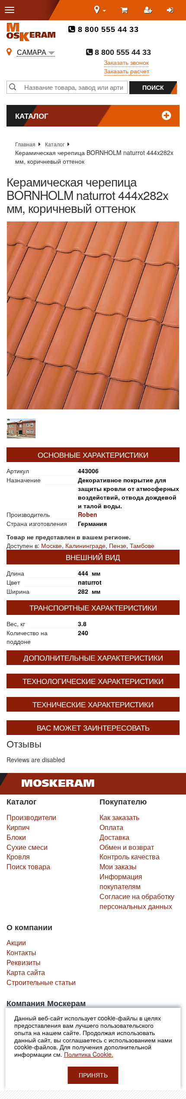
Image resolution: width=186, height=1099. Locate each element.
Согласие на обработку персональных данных (136, 901)
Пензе (117, 545)
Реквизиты (23, 962)
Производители (31, 817)
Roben (87, 514)
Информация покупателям (120, 881)
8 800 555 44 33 (107, 29)
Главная (25, 144)
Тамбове (142, 545)
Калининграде (85, 545)
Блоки (16, 837)
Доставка (114, 837)
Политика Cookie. (88, 1054)
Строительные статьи (41, 982)
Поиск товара (28, 866)
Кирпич (17, 827)
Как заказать (119, 817)
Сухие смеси (27, 847)
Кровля (18, 856)
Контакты (21, 952)
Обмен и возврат (126, 847)
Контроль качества (129, 856)
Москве (51, 545)
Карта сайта (25, 972)
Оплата (111, 827)
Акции (16, 942)
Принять (93, 1075)
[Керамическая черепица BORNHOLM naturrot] (93, 315)
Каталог (54, 144)
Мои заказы (118, 866)
